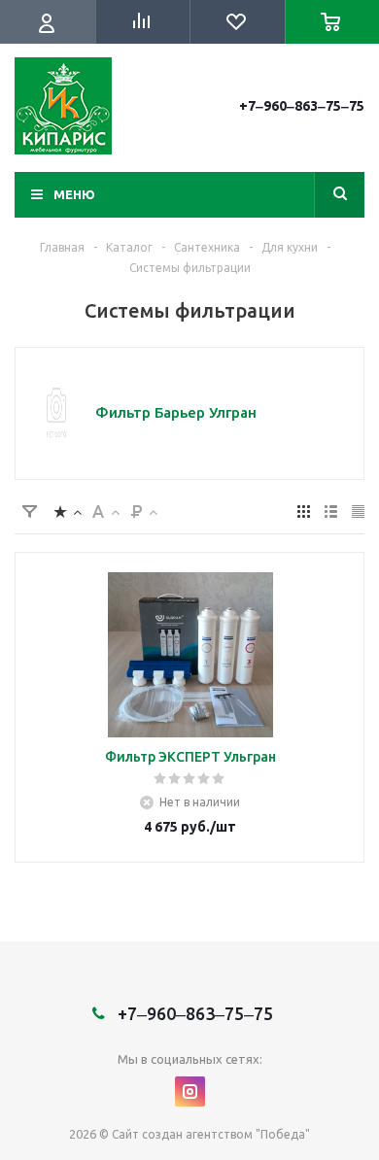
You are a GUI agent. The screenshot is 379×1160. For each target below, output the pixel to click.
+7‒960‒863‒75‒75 (301, 106)
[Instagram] (190, 1091)
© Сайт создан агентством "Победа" (204, 1134)
